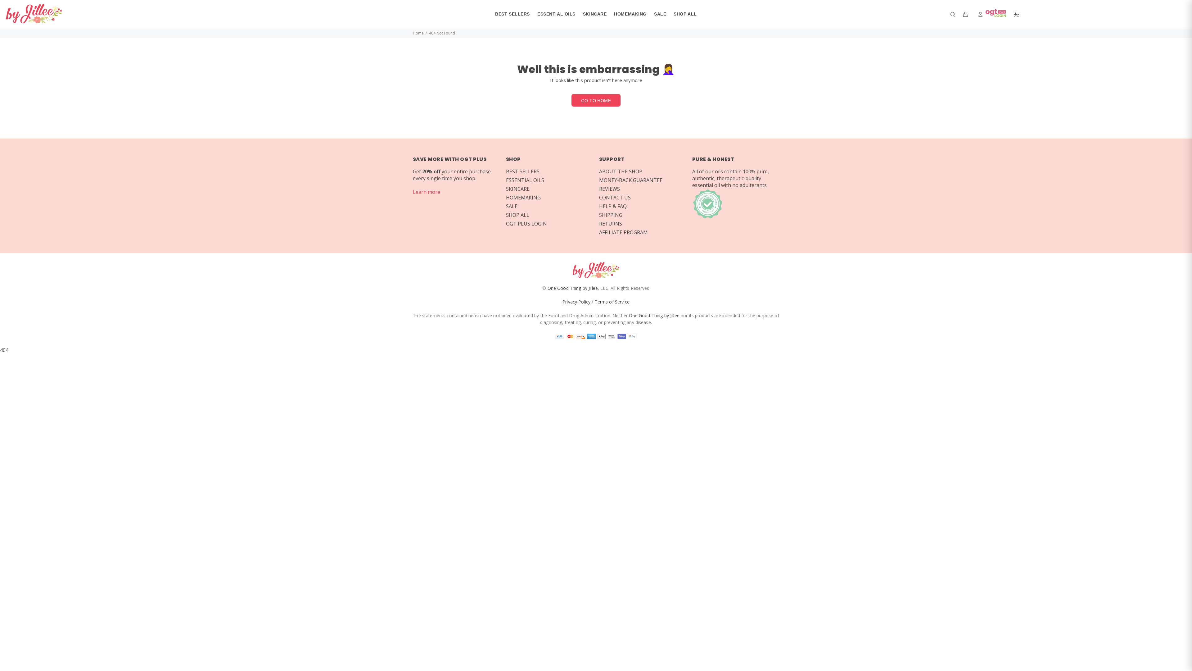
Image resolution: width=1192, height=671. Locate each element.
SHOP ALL (517, 215)
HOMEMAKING (523, 197)
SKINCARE (518, 188)
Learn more (426, 192)
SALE (511, 206)
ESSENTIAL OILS (525, 180)
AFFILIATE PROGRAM (623, 232)
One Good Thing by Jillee (573, 288)
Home (418, 33)
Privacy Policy (576, 302)
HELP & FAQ (613, 206)
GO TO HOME (596, 100)
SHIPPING (610, 215)
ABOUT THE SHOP (620, 171)
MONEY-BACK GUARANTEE (630, 180)
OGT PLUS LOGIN (526, 223)
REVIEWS (609, 188)
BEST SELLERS (523, 171)
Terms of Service (612, 302)
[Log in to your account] (993, 14)
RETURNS (610, 223)
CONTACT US (615, 197)
